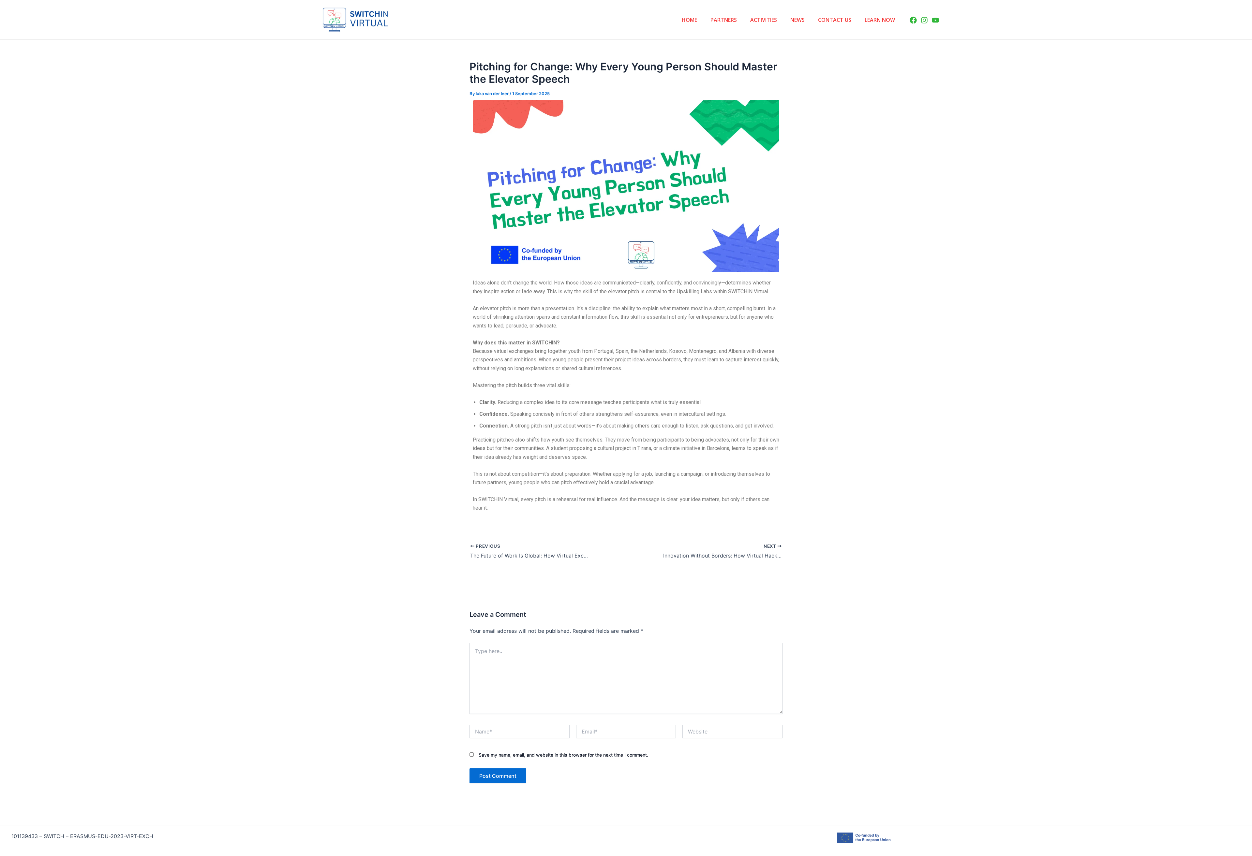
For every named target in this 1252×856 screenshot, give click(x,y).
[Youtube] (935, 20)
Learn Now (880, 19)
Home (689, 19)
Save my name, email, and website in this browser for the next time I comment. (563, 755)
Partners (723, 19)
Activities (763, 19)
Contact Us (834, 19)
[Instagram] (924, 20)
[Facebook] (913, 20)
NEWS (797, 19)
